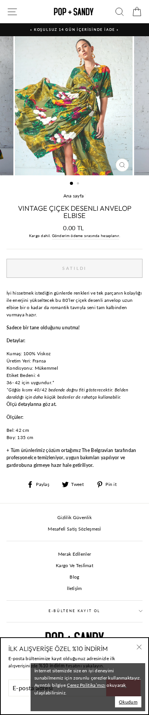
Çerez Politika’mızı (86, 685)
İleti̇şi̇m (74, 588)
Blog (74, 577)
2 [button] (79, 184)
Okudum (128, 702)
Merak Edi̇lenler (74, 554)
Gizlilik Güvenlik (74, 517)
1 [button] (72, 184)
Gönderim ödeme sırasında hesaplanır (85, 235)
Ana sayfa (73, 196)
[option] (74, 29)
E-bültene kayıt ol (74, 611)
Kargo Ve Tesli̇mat (74, 565)
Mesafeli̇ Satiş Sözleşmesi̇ (74, 529)
